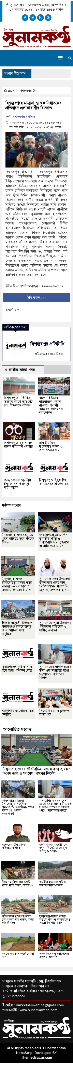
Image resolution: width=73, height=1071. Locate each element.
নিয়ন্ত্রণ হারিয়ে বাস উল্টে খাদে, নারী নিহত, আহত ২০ (18, 883)
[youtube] (48, 17)
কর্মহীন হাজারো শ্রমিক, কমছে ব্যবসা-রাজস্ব (53, 883)
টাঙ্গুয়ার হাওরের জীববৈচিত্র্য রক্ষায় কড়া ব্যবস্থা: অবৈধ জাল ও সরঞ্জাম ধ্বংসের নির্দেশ (17, 584)
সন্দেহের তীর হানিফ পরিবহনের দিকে (14, 846)
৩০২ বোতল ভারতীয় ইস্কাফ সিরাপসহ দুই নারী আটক (17, 484)
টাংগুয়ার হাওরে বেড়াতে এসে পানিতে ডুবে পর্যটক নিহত (18, 538)
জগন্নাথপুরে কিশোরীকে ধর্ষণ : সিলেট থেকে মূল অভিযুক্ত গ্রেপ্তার (53, 848)
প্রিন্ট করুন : (35, 298)
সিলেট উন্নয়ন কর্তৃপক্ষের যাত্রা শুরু (54, 713)
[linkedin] (40, 17)
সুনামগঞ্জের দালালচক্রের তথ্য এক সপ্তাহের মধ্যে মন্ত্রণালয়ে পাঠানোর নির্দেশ (55, 672)
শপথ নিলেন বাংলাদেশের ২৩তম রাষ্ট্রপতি (54, 955)
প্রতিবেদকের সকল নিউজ (49, 354)
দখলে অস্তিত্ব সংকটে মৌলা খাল (18, 955)
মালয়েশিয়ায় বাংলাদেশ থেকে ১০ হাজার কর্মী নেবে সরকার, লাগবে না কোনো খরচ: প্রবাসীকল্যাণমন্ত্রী (55, 806)
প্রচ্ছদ (11, 91)
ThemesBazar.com (36, 1057)
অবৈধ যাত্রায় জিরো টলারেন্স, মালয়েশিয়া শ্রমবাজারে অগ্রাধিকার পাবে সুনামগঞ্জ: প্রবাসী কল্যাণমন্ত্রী (18, 807)
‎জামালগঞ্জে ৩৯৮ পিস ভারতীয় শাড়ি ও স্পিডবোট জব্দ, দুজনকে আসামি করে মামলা (54, 540)
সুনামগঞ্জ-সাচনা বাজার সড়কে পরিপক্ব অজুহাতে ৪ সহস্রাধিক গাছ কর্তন (55, 919)
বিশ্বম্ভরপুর (26, 91)
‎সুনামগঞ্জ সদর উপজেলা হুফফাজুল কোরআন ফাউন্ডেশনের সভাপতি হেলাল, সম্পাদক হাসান (54, 584)
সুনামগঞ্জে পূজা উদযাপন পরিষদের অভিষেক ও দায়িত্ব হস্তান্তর (55, 626)
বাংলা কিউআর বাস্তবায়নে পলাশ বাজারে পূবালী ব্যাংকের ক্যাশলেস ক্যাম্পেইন (51, 405)
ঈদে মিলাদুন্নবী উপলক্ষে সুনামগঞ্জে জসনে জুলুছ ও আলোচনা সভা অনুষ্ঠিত (17, 628)
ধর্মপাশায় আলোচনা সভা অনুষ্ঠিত (18, 713)
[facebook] (25, 17)
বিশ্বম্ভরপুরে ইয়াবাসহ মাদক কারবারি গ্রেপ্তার (18, 445)
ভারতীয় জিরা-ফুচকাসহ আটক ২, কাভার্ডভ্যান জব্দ (51, 446)
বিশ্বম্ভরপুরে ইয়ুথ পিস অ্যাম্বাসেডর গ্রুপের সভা (54, 482)
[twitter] (32, 17)
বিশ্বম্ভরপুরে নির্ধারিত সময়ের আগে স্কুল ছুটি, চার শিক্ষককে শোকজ (18, 401)
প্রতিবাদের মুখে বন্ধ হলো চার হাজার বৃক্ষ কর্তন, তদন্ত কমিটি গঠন (18, 919)
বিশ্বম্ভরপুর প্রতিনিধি (23, 117)
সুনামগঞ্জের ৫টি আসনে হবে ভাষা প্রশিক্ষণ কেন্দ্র (17, 669)
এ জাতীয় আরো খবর (20, 370)
